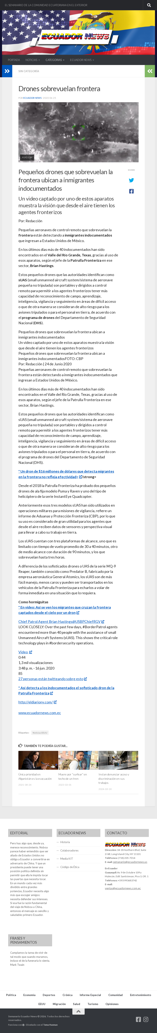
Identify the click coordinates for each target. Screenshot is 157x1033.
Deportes (49, 995)
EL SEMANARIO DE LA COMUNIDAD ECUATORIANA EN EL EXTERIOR (46, 5)
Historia (65, 842)
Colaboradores (69, 850)
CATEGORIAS (54, 60)
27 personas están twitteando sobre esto (50, 679)
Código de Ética (69, 867)
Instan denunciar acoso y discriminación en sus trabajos (114, 778)
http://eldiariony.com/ (35, 702)
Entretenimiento (140, 995)
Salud (76, 1004)
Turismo (92, 1004)
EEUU (41, 1004)
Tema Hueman (50, 1024)
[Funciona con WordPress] (23, 1025)
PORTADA (14, 60)
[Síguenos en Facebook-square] (138, 1019)
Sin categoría (28, 71)
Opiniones (112, 1004)
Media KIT (66, 858)
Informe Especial (90, 995)
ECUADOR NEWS (80, 60)
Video (23, 652)
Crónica (67, 995)
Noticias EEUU (40, 732)
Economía (29, 995)
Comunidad (115, 995)
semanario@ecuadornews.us (130, 862)
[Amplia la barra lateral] (7, 71)
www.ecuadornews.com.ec (39, 713)
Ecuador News (32, 97)
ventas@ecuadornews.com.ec (123, 888)
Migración (59, 1004)
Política (11, 995)
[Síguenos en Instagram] (146, 1019)
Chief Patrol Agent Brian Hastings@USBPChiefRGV (59, 621)
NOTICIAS (31, 60)
